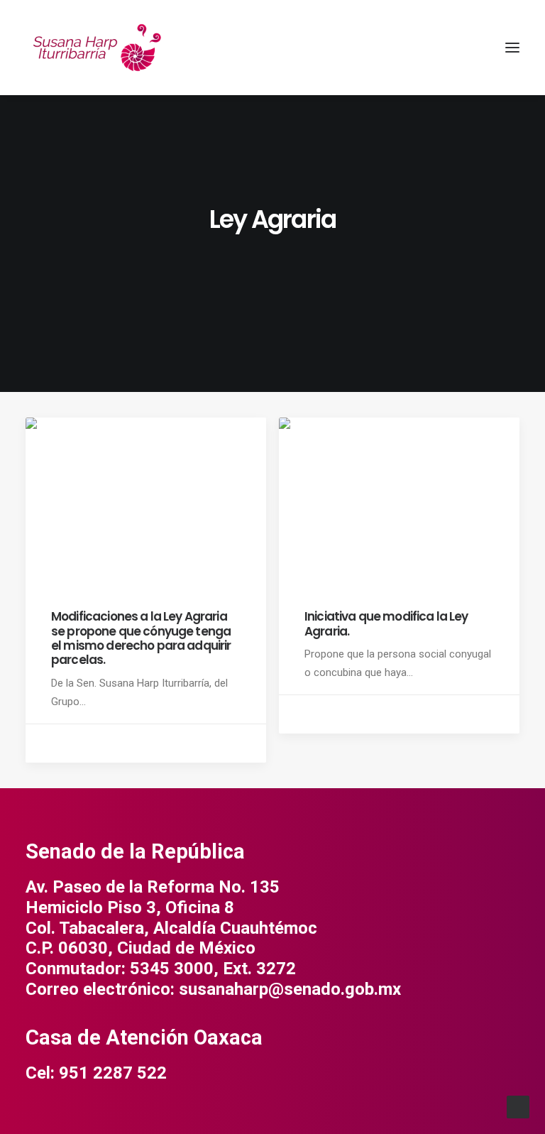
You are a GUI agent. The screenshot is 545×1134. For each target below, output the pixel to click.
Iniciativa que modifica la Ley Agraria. (386, 623)
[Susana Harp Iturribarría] (96, 47)
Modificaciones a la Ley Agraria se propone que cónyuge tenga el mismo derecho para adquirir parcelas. (141, 638)
